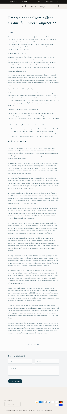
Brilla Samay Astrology (13, 410)
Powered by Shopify (23, 410)
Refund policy (32, 410)
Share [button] (11, 32)
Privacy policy (40, 410)
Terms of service (48, 410)
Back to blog (34, 344)
